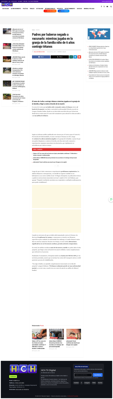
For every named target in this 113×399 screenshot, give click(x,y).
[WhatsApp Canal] (111, 199)
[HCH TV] (23, 369)
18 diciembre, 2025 (51, 51)
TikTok (93, 382)
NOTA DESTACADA (72, 337)
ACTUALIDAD (39, 8)
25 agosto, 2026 (36, 350)
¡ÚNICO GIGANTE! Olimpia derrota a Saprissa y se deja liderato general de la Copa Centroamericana (99, 48)
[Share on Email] (79, 56)
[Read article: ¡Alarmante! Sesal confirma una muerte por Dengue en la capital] (73, 334)
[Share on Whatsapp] (71, 56)
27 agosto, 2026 (16, 40)
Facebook (76, 382)
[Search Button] (111, 6)
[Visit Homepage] (7, 4)
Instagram (87, 382)
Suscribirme (97, 375)
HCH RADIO (20, 1)
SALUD (64, 51)
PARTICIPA (25, 1)
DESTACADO (5, 8)
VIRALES (32, 8)
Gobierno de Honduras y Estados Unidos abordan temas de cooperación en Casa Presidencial (98, 67)
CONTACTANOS (4, 1)
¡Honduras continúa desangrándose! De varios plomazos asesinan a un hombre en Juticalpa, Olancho (18, 72)
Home (33, 30)
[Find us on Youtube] (107, 7)
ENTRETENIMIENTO (70, 8)
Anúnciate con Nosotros (22, 389)
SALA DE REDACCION (39, 51)
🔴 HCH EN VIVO (50, 11)
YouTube (100, 382)
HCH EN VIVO (14, 1)
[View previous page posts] (55, 166)
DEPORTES (60, 8)
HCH (9, 1)
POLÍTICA (25, 8)
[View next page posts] (58, 166)
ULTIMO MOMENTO (16, 8)
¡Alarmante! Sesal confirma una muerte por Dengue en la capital (50, 162)
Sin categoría (53, 337)
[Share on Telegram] (75, 56)
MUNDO (38, 30)
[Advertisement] (56, 20)
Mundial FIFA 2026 (89, 8)
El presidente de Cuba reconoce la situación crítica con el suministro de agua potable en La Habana (99, 76)
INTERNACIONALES (50, 8)
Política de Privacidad (73, 396)
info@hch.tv (16, 380)
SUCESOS (79, 8)
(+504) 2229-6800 (19, 383)
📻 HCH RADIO (63, 11)
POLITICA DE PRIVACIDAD (33, 1)
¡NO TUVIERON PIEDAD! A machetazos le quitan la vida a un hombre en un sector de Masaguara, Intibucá (18, 85)
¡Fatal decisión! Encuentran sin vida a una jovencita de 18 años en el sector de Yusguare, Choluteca (18, 98)
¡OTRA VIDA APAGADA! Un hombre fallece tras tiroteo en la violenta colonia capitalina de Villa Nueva (18, 47)
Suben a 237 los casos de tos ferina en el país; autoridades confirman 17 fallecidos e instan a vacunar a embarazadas (39, 344)
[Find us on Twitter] (104, 7)
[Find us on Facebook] (101, 7)
